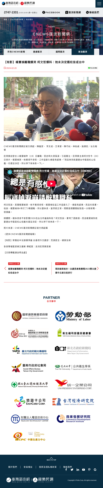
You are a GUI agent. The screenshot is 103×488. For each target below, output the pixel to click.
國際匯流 (60, 52)
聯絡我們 (67, 467)
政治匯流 (82, 52)
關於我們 (12, 467)
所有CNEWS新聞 (16, 52)
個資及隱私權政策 (48, 467)
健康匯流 (37, 52)
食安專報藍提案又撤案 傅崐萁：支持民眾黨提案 (27, 246)
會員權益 (28, 467)
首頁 (5, 19)
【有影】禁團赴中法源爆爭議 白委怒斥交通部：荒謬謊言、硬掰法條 (37, 240)
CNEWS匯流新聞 (16, 19)
